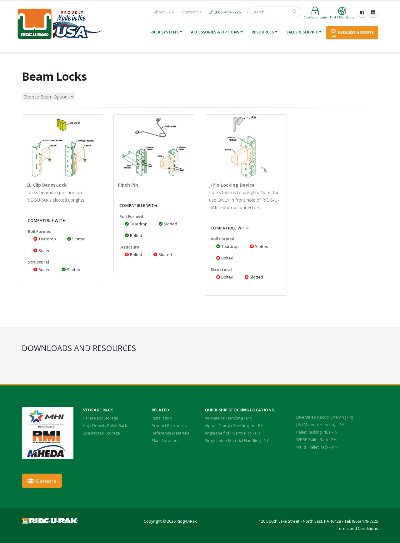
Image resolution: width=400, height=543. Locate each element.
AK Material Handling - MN (228, 418)
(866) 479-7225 (228, 12)
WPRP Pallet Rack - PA (316, 439)
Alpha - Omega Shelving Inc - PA (234, 425)
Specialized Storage (101, 433)
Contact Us (192, 12)
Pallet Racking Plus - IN (317, 432)
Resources (263, 32)
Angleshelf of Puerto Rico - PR (232, 433)
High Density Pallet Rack (105, 425)
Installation (162, 418)
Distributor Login (315, 17)
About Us (162, 12)
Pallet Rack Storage (100, 418)
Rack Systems (164, 32)
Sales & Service (302, 32)
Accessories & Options (215, 32)
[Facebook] (362, 12)
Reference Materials (170, 433)
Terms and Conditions (357, 528)
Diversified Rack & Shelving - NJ (324, 417)
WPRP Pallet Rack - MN (317, 447)
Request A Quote (355, 32)
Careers (45, 481)
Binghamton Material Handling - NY (237, 440)
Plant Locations (166, 440)
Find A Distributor (342, 17)
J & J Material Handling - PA (320, 424)
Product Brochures (169, 425)
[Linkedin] (373, 12)
